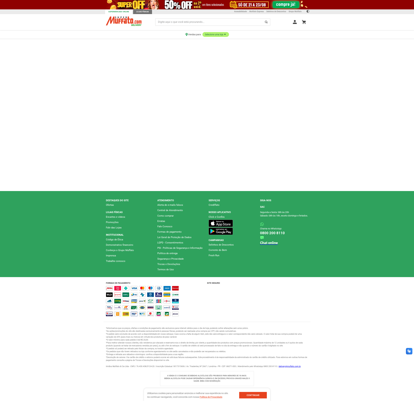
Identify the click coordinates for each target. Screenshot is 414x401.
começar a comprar (207, 41)
